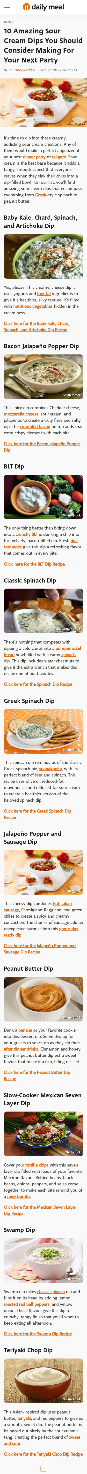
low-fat (44, 294)
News (8, 22)
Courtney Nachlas (22, 70)
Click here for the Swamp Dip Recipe (38, 1334)
